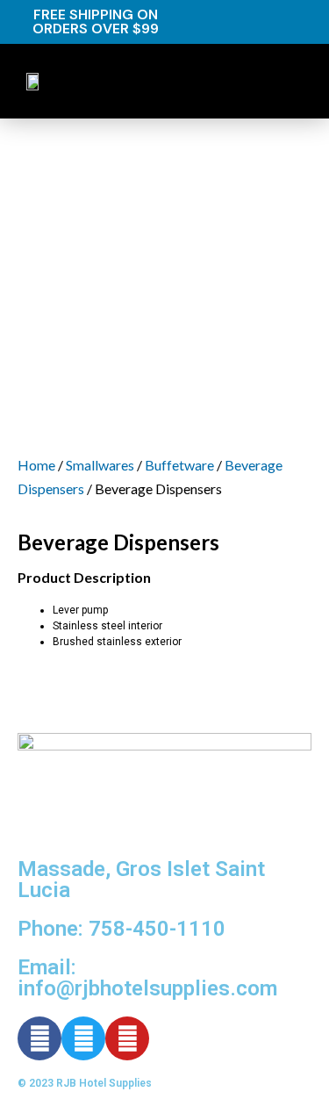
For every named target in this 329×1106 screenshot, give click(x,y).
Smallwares (100, 464)
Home (36, 464)
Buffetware (179, 464)
